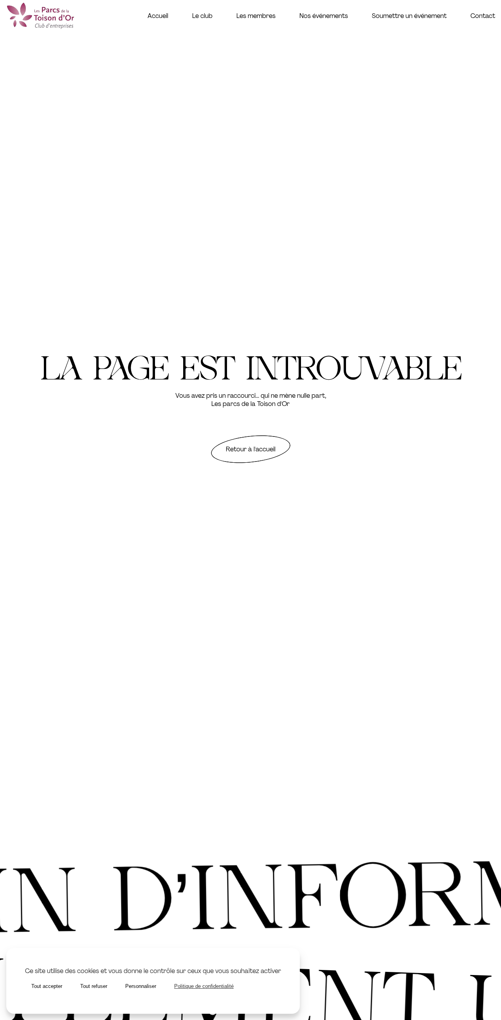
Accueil (158, 16)
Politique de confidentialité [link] (204, 986)
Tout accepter (46, 986)
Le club (202, 16)
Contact (482, 16)
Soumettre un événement (409, 16)
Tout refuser (93, 986)
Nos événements (323, 16)
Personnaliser (140, 986)
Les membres (256, 16)
